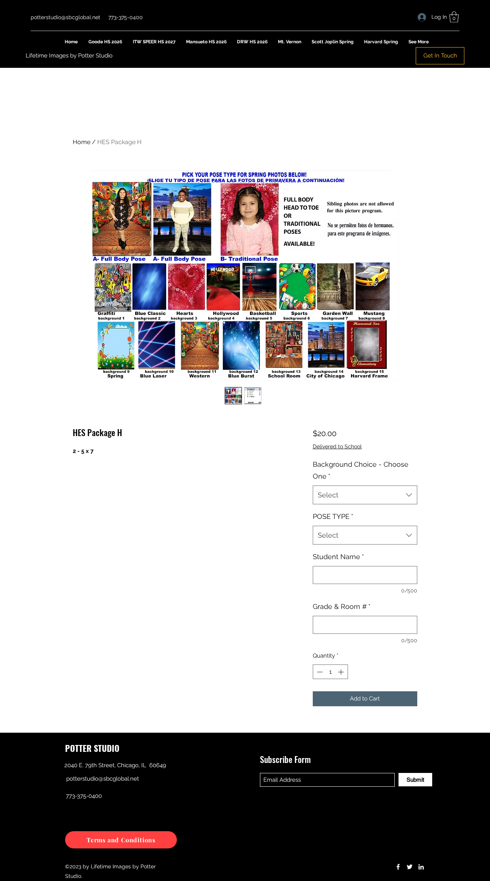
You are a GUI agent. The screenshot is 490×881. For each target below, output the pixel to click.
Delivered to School (337, 446)
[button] (454, 17)
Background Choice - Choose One (360, 470)
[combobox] (365, 495)
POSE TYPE (333, 516)
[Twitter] (409, 867)
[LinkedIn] (421, 867)
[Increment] (341, 672)
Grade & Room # (342, 606)
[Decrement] (319, 672)
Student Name (338, 557)
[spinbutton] (330, 672)
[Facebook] (398, 867)
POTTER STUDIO (92, 748)
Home (81, 142)
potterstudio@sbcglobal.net (65, 17)
